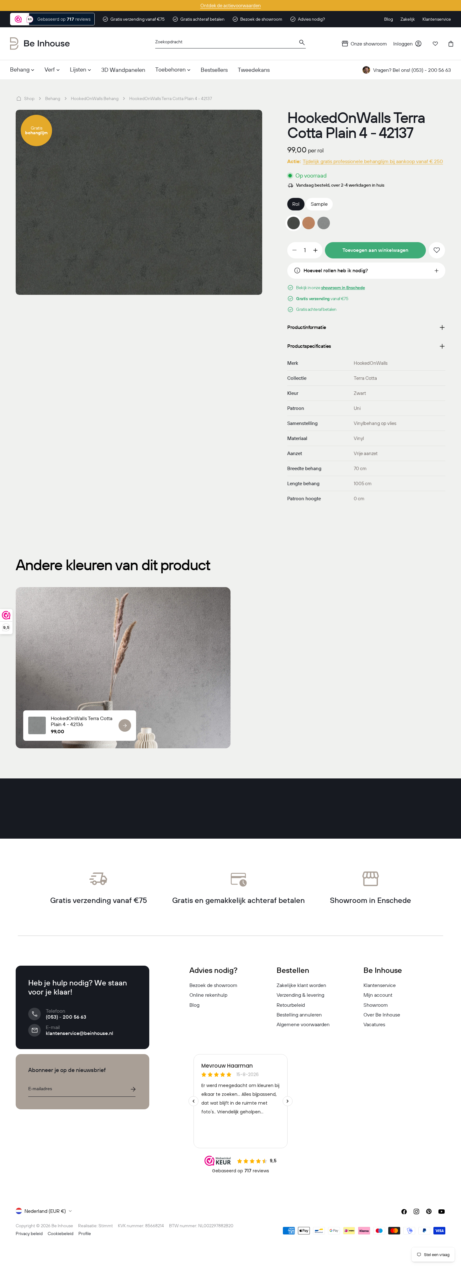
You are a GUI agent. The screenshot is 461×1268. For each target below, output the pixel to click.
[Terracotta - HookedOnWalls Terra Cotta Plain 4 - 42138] (308, 223)
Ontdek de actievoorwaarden (230, 5)
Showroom (375, 1005)
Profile (84, 1233)
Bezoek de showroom (213, 985)
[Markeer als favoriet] (436, 250)
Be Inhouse (62, 1225)
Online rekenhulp (208, 995)
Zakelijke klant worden (301, 985)
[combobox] (230, 44)
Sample (319, 204)
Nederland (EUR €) (45, 1211)
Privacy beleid (29, 1233)
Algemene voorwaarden (303, 1024)
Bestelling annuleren (299, 1014)
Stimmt (105, 1225)
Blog (194, 1005)
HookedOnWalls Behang (95, 98)
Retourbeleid (291, 1005)
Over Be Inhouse (381, 1014)
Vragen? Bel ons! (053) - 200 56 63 (412, 69)
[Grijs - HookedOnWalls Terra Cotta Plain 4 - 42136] (323, 223)
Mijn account (377, 995)
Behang (52, 98)
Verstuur (133, 1089)
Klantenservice (379, 985)
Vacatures (374, 1024)
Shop (29, 98)
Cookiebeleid (60, 1233)
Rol (295, 204)
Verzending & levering (300, 995)
